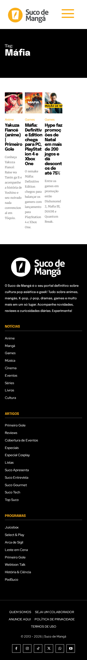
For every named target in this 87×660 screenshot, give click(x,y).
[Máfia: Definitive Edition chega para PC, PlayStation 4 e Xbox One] (34, 102)
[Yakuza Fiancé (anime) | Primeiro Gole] (13, 102)
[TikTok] (38, 648)
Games (30, 119)
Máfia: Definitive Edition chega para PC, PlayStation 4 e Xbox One (33, 144)
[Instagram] (27, 648)
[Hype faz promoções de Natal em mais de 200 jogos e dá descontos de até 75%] (53, 102)
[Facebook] (16, 648)
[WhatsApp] (60, 648)
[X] (49, 648)
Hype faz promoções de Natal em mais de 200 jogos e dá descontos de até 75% (53, 149)
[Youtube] (70, 648)
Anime (9, 119)
